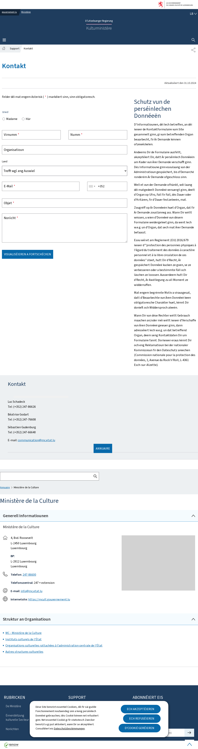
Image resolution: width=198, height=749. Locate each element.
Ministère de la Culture (31, 465)
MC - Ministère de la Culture (23, 723)
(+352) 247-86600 (39, 427)
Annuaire (5, 577)
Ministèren (26, 12)
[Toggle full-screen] (191, 397)
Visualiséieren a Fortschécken (27, 254)
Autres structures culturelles (24, 742)
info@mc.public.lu (38, 449)
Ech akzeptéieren (140, 709)
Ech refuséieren (141, 718)
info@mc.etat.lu (31, 681)
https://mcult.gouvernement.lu (49, 689)
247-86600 (29, 665)
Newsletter (24, 476)
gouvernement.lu (9, 12)
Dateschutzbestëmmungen (69, 728)
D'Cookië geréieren (139, 728)
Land (4, 161)
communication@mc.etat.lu (36, 530)
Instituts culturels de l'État (23, 729)
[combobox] (91, 186)
